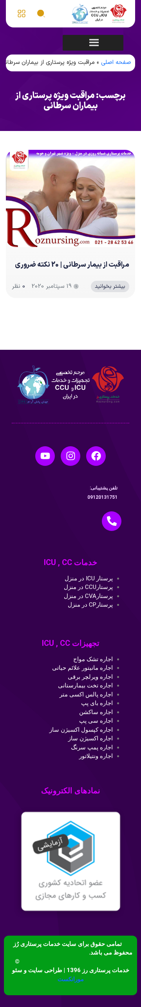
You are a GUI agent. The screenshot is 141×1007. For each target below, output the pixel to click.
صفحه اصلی (116, 62)
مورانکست (71, 979)
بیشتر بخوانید (110, 286)
